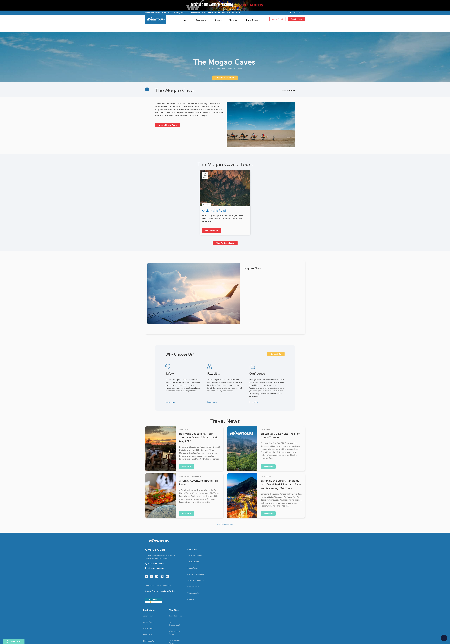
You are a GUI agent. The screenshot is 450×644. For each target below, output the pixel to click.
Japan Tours (148, 616)
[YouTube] (167, 576)
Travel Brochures (194, 555)
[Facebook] (151, 576)
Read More (186, 466)
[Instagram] (162, 576)
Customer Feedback (195, 574)
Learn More (170, 402)
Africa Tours (148, 622)
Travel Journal (184, 477)
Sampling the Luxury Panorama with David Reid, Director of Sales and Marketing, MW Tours (281, 484)
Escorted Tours (175, 616)
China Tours (220, 68)
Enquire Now (296, 19)
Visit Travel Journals (225, 524)
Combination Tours (174, 632)
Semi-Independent (174, 623)
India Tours (147, 634)
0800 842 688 (233, 12)
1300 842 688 (215, 12)
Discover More (211, 230)
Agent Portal (277, 19)
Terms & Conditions (195, 580)
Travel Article (184, 430)
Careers (190, 599)
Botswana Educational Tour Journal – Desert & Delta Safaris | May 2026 (199, 437)
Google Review (152, 591)
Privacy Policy (193, 587)
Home (210, 68)
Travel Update (193, 593)
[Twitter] (146, 576)
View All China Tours (168, 125)
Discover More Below (225, 77)
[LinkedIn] (156, 576)
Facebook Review (167, 591)
